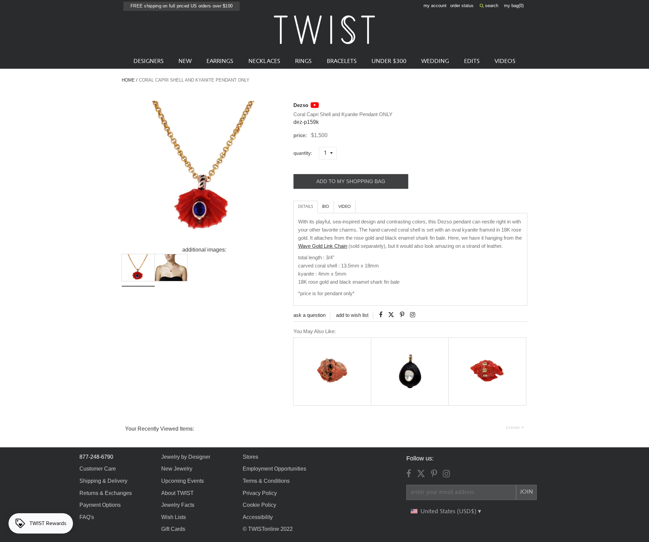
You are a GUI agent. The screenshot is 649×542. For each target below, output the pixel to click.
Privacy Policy (260, 493)
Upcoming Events (182, 481)
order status (462, 5)
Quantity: (305, 153)
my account (435, 5)
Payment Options (100, 505)
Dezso (300, 105)
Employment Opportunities (274, 469)
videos (505, 61)
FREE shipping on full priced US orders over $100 (181, 5)
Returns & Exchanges (105, 493)
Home (128, 80)
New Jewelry (176, 469)
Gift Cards (173, 529)
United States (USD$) (449, 511)
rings (303, 61)
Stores (250, 457)
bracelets (342, 61)
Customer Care (97, 469)
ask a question (309, 315)
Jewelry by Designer (185, 457)
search (491, 5)
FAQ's (86, 517)
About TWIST (177, 493)
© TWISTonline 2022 (268, 529)
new (185, 61)
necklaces (264, 61)
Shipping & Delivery (103, 481)
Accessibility (258, 517)
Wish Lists (173, 517)
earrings (220, 61)
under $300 (388, 61)
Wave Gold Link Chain (322, 246)
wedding (435, 61)
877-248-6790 (96, 457)
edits (472, 61)
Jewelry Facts (177, 505)
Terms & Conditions (266, 481)
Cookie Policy (259, 505)
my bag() (514, 5)
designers (149, 61)
